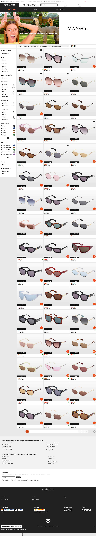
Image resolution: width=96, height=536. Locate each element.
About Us (3, 497)
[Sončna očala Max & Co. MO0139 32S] (83, 367)
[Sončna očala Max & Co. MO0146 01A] (30, 272)
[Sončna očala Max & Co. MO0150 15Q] (83, 58)
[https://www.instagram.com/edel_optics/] (86, 510)
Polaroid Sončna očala (7, 449)
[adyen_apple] (16, 510)
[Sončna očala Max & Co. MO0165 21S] (30, 343)
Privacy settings (5, 499)
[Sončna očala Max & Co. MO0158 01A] (30, 176)
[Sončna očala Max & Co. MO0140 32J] (83, 343)
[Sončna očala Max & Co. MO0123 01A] (30, 248)
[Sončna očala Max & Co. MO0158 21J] (83, 153)
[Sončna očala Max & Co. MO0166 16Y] (57, 176)
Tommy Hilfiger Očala (53, 461)
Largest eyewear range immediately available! (13, 1)
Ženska (4, 59)
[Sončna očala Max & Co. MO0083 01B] (83, 129)
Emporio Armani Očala (7, 463)
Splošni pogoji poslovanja (7, 529)
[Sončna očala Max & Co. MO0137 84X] (30, 295)
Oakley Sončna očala (7, 444)
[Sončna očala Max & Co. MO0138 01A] (83, 295)
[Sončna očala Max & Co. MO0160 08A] (83, 200)
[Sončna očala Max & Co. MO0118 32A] (57, 153)
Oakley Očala (5, 458)
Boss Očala (50, 460)
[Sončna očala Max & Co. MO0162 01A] (30, 414)
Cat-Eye (4, 89)
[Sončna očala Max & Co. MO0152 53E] (83, 414)
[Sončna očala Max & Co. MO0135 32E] (83, 105)
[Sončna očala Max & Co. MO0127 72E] (30, 129)
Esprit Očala (51, 463)
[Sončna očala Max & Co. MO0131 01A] (30, 319)
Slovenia (88, 1)
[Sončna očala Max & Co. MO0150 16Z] (57, 367)
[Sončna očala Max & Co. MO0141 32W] (30, 200)
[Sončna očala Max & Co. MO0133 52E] (57, 295)
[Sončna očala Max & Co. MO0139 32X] (83, 272)
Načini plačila (35, 499)
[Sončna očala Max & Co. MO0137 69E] (83, 248)
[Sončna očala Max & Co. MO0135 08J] (57, 105)
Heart (4, 112)
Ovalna (4, 91)
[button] (9, 5)
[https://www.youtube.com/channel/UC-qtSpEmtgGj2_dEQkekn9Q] (89, 510)
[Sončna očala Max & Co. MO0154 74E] (30, 224)
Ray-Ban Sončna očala (7, 443)
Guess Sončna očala (50, 446)
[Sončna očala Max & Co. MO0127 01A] (83, 176)
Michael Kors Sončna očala (52, 444)
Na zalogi (5, 68)
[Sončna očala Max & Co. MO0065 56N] (30, 81)
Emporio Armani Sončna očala (53, 443)
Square (4, 116)
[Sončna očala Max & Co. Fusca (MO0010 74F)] (57, 81)
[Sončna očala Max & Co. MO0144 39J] (30, 367)
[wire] (20, 510)
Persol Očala (51, 456)
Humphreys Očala (6, 460)
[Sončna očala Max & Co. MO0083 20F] (30, 58)
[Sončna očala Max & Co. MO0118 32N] (83, 81)
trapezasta (5, 119)
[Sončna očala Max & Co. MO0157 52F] (57, 343)
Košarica (79, 6)
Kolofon (24, 529)
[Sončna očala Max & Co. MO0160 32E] (83, 390)
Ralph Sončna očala (50, 448)
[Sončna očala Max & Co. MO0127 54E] (57, 272)
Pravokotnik (5, 86)
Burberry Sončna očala (51, 449)
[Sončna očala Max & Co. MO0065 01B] (57, 58)
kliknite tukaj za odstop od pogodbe (11, 526)
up (93, 525)
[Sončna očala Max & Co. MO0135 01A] (83, 224)
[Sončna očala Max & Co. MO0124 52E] (57, 129)
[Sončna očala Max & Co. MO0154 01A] (57, 248)
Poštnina (34, 500)
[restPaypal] (12, 510)
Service (34, 497)
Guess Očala (51, 458)
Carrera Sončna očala (7, 448)
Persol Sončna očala (6, 446)
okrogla (4, 94)
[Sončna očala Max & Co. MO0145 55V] (57, 390)
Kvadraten (5, 84)
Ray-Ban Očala (5, 456)
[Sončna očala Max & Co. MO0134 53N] (57, 319)
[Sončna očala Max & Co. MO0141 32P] (83, 319)
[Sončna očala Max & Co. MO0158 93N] (30, 153)
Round (4, 114)
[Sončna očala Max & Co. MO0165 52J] (30, 390)
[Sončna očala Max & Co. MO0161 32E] (57, 414)
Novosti (4, 66)
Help (65, 497)
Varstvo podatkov (18, 529)
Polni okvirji (5, 103)
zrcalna (4, 164)
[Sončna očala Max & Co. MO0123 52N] (57, 224)
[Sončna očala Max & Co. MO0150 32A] (30, 105)
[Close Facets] (8, 46)
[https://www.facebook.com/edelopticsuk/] (83, 510)
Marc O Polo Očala (6, 461)
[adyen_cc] (2, 510)
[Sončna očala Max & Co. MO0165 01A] (57, 200)
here (37, 480)
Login (65, 6)
